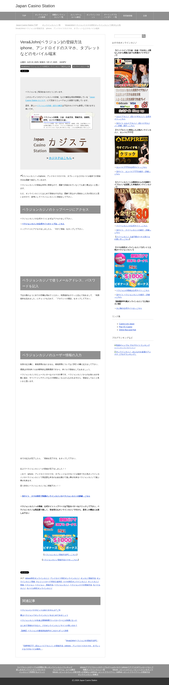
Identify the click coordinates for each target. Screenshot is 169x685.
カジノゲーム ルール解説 (76, 16)
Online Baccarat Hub (127, 330)
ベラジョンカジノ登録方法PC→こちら (60, 555)
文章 (145, 16)
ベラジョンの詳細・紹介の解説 (49, 106)
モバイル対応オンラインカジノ (39, 588)
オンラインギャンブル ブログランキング (124, 347)
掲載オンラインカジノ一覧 (58, 16)
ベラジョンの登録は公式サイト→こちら (132, 290)
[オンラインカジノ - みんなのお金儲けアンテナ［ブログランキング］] (132, 354)
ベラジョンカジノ (61, 585)
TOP (24, 16)
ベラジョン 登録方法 (44, 585)
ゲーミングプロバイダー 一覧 (110, 16)
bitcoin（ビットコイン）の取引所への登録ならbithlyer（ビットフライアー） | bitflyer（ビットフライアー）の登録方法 (101, 672)
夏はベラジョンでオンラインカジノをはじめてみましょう (44, 615)
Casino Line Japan (126, 324)
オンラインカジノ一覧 (81, 66)
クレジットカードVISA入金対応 (49, 582)
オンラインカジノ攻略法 (88, 674)
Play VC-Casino (125, 327)
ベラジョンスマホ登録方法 (81, 585)
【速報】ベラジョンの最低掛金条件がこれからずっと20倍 (44, 631)
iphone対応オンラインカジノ (37, 578)
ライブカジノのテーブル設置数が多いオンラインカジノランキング (44, 667)
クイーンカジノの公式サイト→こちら (132, 226)
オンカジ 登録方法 (88, 578)
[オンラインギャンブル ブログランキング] (132, 345)
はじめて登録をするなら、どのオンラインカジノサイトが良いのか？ (48, 625)
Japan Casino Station (35, 5)
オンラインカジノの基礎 (41, 16)
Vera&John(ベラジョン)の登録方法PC (81, 641)
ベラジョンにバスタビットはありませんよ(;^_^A (40, 610)
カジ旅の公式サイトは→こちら (129, 308)
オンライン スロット (93, 16)
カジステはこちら (60, 157)
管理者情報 (127, 16)
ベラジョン (29, 585)
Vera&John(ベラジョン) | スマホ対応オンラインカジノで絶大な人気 (45, 66)
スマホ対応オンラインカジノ (75, 582)
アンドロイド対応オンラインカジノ (65, 578)
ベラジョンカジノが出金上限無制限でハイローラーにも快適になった (48, 620)
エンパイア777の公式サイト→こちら (131, 167)
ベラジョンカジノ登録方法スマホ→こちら (60, 560)
